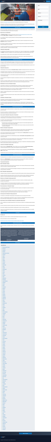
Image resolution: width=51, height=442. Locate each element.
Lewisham (4, 367)
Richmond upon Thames (3, 220)
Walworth (4, 342)
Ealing (3, 273)
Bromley (4, 382)
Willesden (4, 295)
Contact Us (48, 1)
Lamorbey (4, 411)
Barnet (3, 385)
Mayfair (4, 310)
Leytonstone (4, 395)
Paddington (4, 297)
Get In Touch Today (17, 27)
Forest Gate (4, 394)
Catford (4, 360)
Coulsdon (4, 354)
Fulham (4, 270)
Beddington (4, 329)
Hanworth (4, 254)
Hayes (3, 276)
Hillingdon (4, 282)
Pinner (3, 339)
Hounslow (12, 220)
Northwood (4, 357)
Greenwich (4, 373)
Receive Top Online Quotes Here (17, 154)
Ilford (3, 413)
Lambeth (4, 314)
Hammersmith (4, 269)
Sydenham (4, 351)
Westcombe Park (5, 386)
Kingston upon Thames (20, 220)
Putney (4, 266)
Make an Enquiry (25, 433)
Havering (4, 426)
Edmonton (4, 398)
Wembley (4, 294)
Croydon (4, 344)
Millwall (4, 369)
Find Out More (18, 212)
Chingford (4, 414)
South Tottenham (5, 379)
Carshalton (4, 313)
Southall (4, 267)
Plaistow (4, 391)
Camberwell (4, 335)
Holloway (4, 348)
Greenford (4, 275)
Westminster (4, 319)
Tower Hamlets (5, 363)
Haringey (4, 364)
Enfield (4, 404)
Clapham (4, 301)
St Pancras (4, 341)
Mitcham (4, 292)
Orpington (4, 416)
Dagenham (4, 423)
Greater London (5, 389)
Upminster (4, 429)
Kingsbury (4, 322)
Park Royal (4, 279)
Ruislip (4, 326)
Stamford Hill (4, 370)
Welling (4, 410)
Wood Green (4, 376)
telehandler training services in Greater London (25, 34)
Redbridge (4, 407)
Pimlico (4, 304)
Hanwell (4, 263)
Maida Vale (4, 298)
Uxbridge (4, 323)
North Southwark (5, 338)
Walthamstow (4, 401)
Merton (4, 285)
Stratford (4, 388)
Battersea (4, 288)
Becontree (4, 420)
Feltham (4, 257)
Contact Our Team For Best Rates (17, 59)
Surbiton (4, 260)
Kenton (4, 317)
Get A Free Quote (17, 242)
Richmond (9, 220)
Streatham (4, 307)
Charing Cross (5, 320)
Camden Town (5, 332)
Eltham (4, 392)
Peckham (4, 345)
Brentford (15, 220)
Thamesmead (4, 417)
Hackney (4, 366)
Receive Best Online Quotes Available (18, 106)
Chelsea (4, 291)
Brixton (4, 316)
